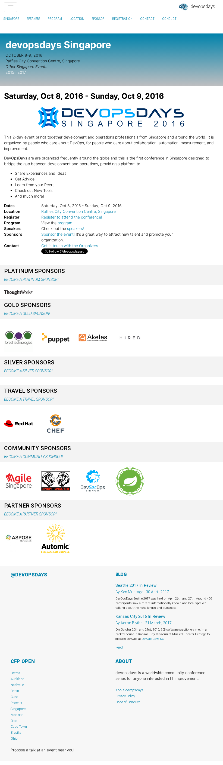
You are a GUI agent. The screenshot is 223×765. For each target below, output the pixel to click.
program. (65, 222)
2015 (9, 72)
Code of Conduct (127, 702)
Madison (17, 715)
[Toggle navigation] (10, 7)
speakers (33, 19)
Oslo (14, 721)
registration (122, 19)
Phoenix (16, 703)
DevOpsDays (202, 6)
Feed (119, 647)
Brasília (16, 732)
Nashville (17, 685)
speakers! (75, 228)
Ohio (14, 738)
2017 (21, 72)
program (55, 19)
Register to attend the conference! (71, 217)
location (77, 19)
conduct (169, 19)
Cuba (14, 697)
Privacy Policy (125, 696)
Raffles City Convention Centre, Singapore (78, 211)
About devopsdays (129, 690)
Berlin (15, 691)
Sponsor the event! (58, 234)
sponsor (98, 19)
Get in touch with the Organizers (69, 245)
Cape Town (19, 726)
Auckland (17, 679)
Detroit (15, 673)
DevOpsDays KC (153, 639)
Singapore (11, 19)
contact (147, 19)
